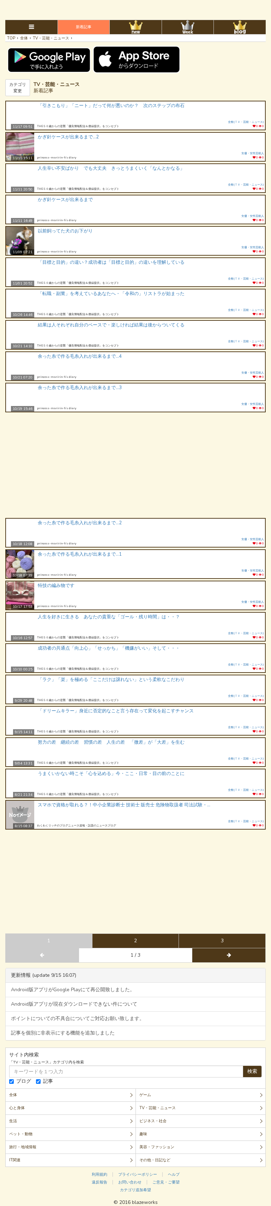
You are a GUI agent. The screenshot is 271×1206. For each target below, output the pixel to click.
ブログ (23, 1081)
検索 (252, 1071)
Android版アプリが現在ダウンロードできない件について (74, 1004)
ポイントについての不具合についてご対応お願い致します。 (77, 1018)
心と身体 (17, 1108)
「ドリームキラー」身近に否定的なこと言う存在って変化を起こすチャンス (116, 711)
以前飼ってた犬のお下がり (65, 231)
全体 (13, 1095)
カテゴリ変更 (17, 88)
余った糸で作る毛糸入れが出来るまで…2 (80, 523)
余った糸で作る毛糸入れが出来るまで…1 (80, 554)
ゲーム (145, 1095)
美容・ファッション (156, 1147)
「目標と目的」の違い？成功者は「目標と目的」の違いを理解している (111, 262)
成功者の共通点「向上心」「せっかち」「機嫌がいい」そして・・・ (109, 648)
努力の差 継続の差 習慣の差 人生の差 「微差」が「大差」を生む (111, 742)
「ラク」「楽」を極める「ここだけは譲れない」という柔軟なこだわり (111, 679)
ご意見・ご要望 (166, 1182)
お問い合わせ (129, 1182)
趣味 (143, 1134)
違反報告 (99, 1182)
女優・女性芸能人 (252, 153)
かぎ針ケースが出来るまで (65, 199)
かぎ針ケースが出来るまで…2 (68, 137)
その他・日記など (154, 1160)
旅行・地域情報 (22, 1147)
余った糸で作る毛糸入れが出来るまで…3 (80, 388)
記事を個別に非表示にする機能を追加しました (63, 1033)
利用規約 (99, 1174)
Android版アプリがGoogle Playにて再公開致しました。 (73, 989)
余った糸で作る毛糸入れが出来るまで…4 (80, 356)
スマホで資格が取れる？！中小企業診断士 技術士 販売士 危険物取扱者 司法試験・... (124, 805)
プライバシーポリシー (137, 1174)
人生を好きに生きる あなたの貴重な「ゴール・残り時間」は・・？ (109, 617)
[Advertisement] (135, 9)
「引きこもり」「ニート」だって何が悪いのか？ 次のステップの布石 (111, 105)
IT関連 (14, 1160)
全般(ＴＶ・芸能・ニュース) (246, 122)
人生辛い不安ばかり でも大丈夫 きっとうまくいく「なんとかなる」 (111, 168)
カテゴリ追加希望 (135, 1190)
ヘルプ (174, 1174)
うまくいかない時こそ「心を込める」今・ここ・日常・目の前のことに (111, 773)
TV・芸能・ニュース (157, 1108)
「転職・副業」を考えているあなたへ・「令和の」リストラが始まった (111, 293)
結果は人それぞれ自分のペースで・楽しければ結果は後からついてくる (111, 325)
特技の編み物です (56, 585)
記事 (48, 1081)
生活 (13, 1121)
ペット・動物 (20, 1134)
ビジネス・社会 (153, 1121)
